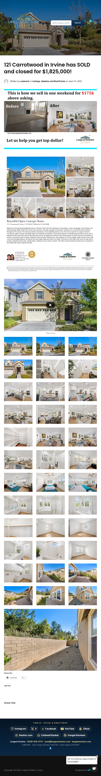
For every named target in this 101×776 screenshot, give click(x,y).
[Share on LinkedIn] (29, 703)
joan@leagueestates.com (57, 741)
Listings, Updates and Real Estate (48, 81)
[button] (50, 305)
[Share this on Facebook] (19, 703)
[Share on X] (24, 703)
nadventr (25, 81)
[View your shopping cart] (88, 22)
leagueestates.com (81, 741)
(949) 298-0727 (35, 741)
